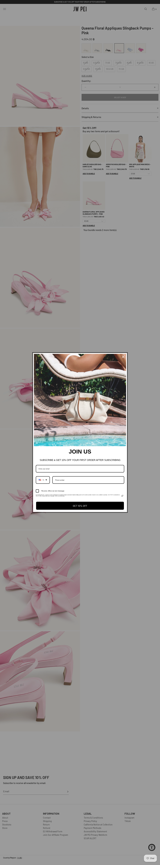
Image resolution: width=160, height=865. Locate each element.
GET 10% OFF (80, 505)
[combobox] (43, 480)
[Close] (123, 357)
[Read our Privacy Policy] (122, 496)
